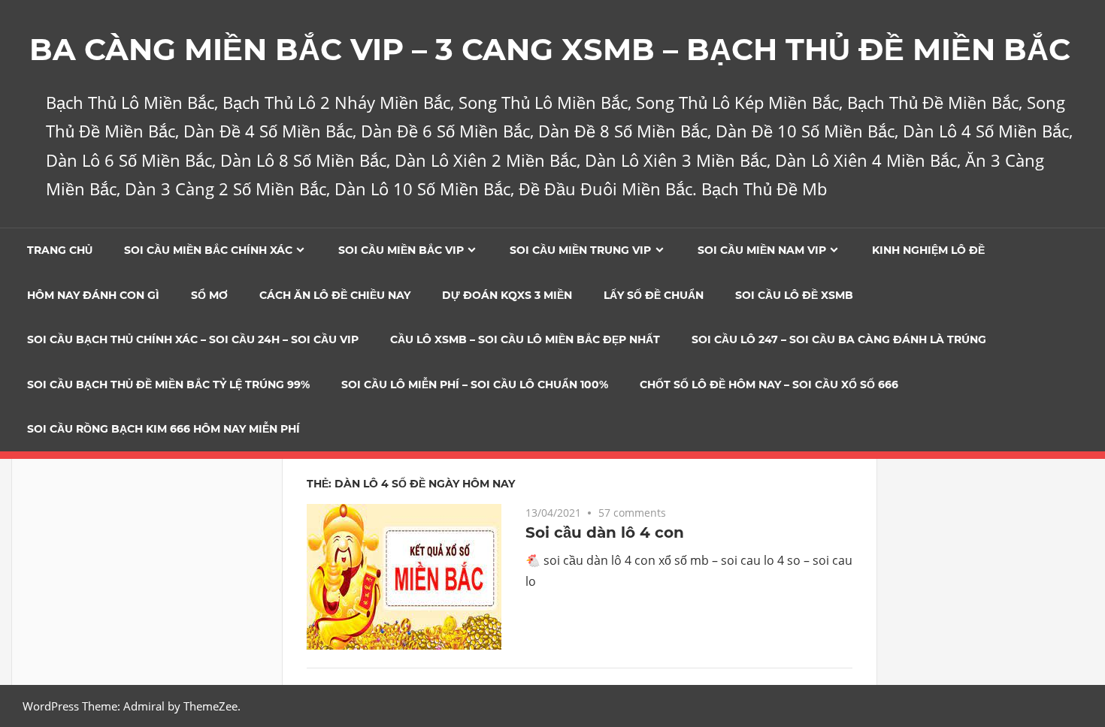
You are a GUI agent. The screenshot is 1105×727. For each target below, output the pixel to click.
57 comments (632, 512)
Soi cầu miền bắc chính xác (208, 250)
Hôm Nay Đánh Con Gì (93, 295)
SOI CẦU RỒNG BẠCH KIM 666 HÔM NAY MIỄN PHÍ (163, 429)
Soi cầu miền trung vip (580, 250)
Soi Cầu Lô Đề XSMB (794, 295)
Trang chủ (59, 250)
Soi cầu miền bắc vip (401, 250)
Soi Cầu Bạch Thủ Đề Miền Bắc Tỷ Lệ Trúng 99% (168, 384)
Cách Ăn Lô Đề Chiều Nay (334, 295)
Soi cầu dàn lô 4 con (604, 532)
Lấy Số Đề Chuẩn (654, 295)
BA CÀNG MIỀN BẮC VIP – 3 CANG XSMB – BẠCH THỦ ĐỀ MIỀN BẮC (549, 49)
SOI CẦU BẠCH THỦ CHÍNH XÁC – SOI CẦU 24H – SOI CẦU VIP (193, 339)
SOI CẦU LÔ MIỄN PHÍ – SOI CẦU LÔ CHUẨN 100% (474, 384)
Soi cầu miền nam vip (762, 250)
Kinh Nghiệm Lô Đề (928, 250)
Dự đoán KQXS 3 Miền (507, 295)
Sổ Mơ (209, 295)
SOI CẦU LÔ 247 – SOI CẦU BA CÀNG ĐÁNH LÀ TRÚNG (839, 339)
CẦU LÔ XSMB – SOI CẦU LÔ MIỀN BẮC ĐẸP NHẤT (525, 339)
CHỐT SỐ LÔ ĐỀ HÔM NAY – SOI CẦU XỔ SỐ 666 (769, 384)
